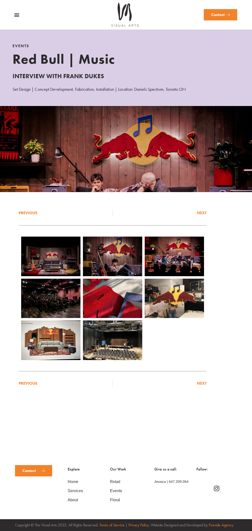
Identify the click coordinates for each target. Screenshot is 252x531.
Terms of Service (112, 525)
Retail (115, 482)
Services (75, 491)
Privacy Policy (138, 525)
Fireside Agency (221, 525)
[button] (17, 15)
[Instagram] (217, 488)
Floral (115, 500)
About (73, 500)
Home (73, 482)
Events (116, 491)
